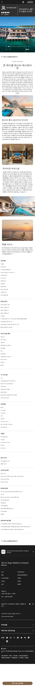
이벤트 (19, 578)
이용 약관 (15, 655)
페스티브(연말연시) (22, 575)
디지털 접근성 (14, 657)
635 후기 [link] (7, 14)
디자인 (19, 581)
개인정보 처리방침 (5, 657)
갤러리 (27, 49)
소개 (2, 571)
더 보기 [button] (17, 93)
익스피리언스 (21, 571)
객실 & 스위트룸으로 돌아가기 (10, 56)
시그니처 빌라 (4, 578)
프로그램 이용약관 (23, 655)
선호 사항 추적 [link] (4, 655)
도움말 (26, 657)
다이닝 (3, 581)
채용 (10, 655)
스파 (2, 584)
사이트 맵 (21, 657)
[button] (23, 2)
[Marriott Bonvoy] (29, 2)
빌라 (2, 575)
